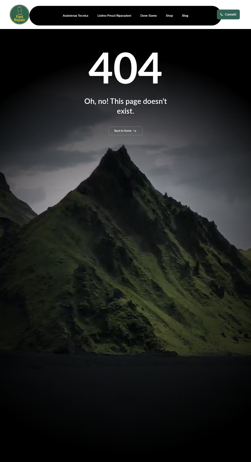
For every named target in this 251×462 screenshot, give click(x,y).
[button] (125, 131)
